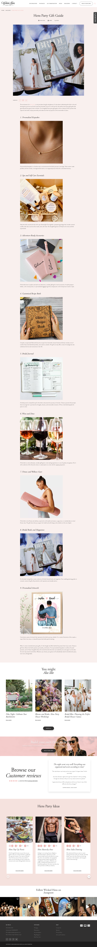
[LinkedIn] (16, 939)
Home (2, 10)
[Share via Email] (23, 100)
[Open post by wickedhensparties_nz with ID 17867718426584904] (68, 906)
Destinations (33, 3)
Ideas (60, 3)
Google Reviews (33, 781)
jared (50, 20)
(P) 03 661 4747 (9, 928)
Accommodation (52, 3)
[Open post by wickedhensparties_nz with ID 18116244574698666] (87, 906)
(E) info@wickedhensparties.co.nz (13, 932)
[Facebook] (7, 939)
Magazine (67, 3)
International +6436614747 (12, 930)
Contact (74, 3)
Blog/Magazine (37, 935)
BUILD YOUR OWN (48, 750)
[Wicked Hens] (8, 3)
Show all (48, 728)
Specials (58, 930)
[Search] (95, 3)
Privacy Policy (59, 932)
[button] (89, 876)
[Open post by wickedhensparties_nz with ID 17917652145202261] (29, 906)
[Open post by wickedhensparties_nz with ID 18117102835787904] (9, 906)
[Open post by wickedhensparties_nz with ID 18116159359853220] (48, 906)
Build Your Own (86, 3)
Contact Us (58, 928)
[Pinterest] (13, 939)
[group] (19, 845)
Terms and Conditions (60, 935)
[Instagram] (10, 939)
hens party (32, 104)
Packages (42, 3)
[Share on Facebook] (20, 100)
